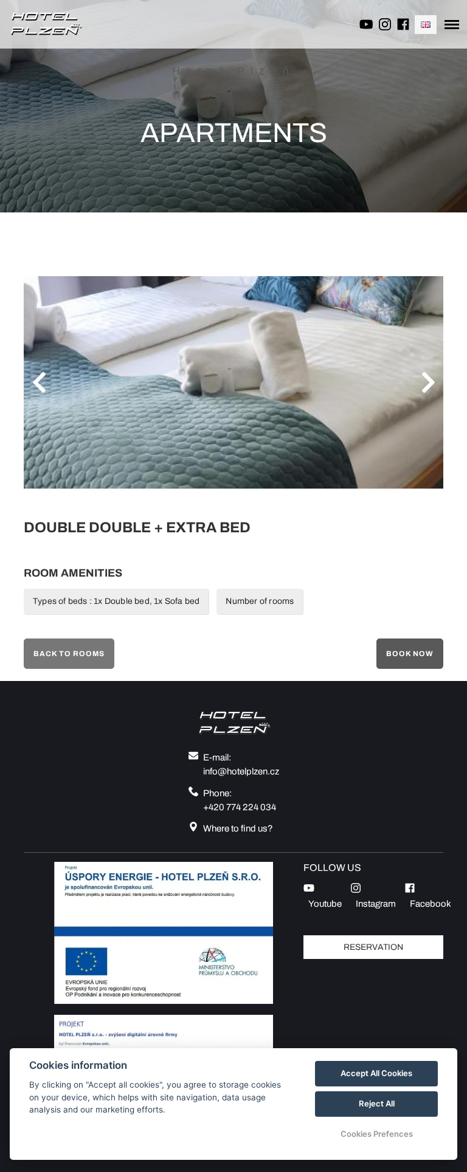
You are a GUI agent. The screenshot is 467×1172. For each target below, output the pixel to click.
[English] (426, 24)
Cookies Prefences (377, 1134)
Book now (410, 653)
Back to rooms (69, 653)
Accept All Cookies (376, 1073)
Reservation (373, 947)
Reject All (377, 1103)
